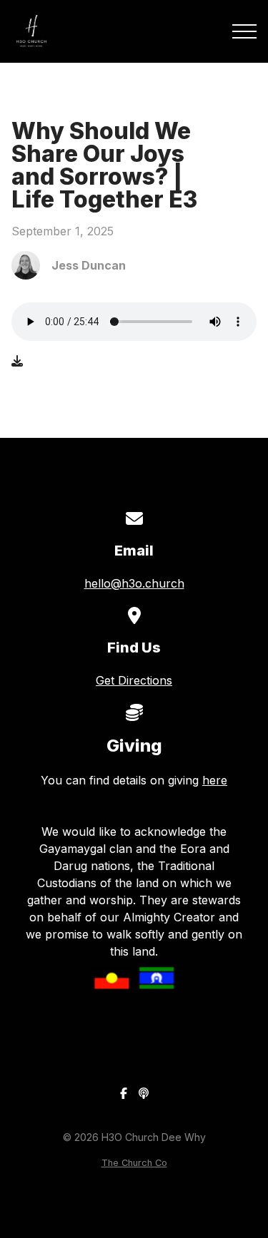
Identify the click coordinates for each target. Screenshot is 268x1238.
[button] (244, 31)
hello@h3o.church (134, 583)
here (214, 780)
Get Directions (134, 680)
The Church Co (134, 1162)
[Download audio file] (17, 360)
